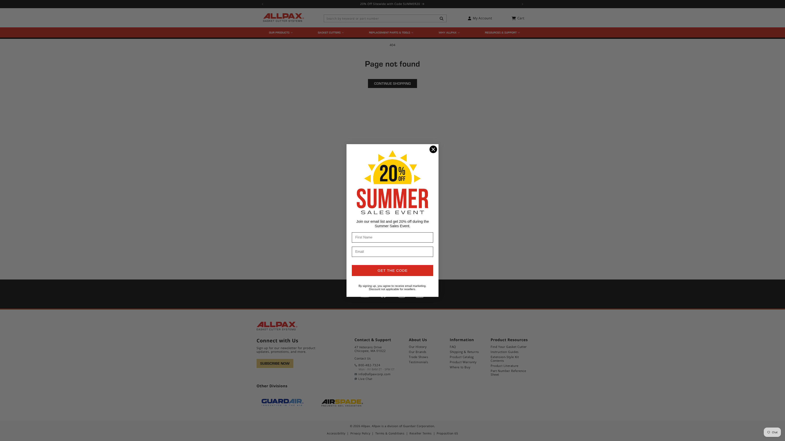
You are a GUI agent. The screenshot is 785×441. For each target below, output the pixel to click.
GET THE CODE (393, 270)
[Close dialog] (433, 149)
